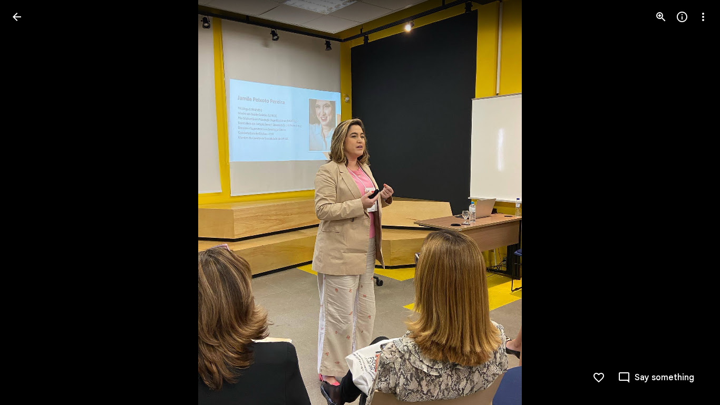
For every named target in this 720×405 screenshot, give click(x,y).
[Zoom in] (661, 16)
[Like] (598, 377)
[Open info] (682, 16)
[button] (29, 202)
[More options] (703, 16)
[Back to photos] (17, 17)
